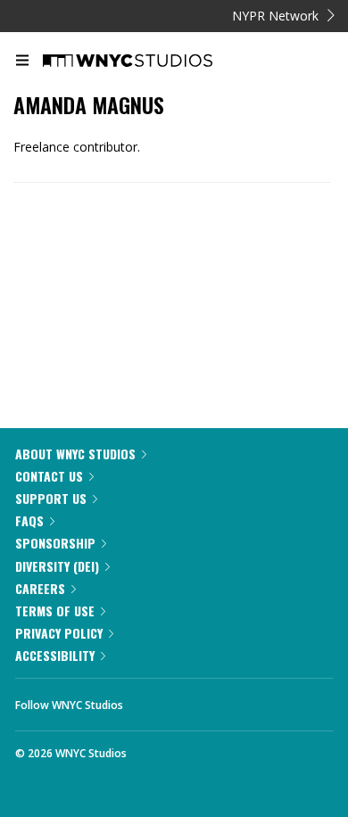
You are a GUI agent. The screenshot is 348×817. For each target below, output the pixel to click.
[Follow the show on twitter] (203, 700)
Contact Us (49, 475)
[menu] (22, 62)
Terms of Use (55, 610)
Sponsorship (55, 542)
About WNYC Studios (75, 453)
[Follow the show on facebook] (154, 700)
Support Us (51, 498)
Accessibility (55, 655)
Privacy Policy (59, 632)
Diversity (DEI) (57, 566)
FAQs (29, 520)
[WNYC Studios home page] (150, 62)
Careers (40, 588)
